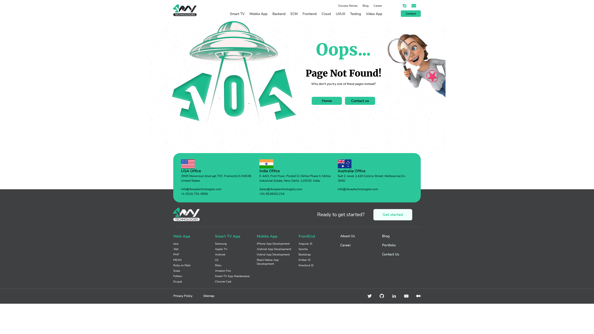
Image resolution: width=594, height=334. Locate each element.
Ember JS (304, 260)
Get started (393, 214)
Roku (218, 265)
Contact (411, 14)
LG (216, 260)
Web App (181, 236)
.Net (175, 249)
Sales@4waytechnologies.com (280, 189)
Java (175, 244)
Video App (374, 14)
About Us (347, 236)
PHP (176, 254)
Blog (366, 6)
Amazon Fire (223, 271)
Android (220, 254)
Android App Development (274, 249)
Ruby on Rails (182, 265)
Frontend (310, 14)
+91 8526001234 (271, 194)
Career (378, 6)
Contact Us (390, 254)
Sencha (303, 249)
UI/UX (340, 14)
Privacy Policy (182, 296)
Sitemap (208, 296)
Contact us (360, 100)
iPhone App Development (273, 244)
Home (327, 100)
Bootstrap (305, 254)
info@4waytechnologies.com (201, 189)
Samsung (221, 244)
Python (177, 276)
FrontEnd (307, 236)
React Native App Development (268, 262)
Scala (176, 271)
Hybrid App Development (273, 254)
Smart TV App (227, 236)
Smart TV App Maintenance (232, 276)
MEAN (177, 260)
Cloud (326, 14)
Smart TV (237, 14)
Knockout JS (306, 265)
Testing (355, 14)
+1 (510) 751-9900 (194, 194)
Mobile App (258, 14)
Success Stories (348, 6)
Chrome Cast (223, 281)
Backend (279, 14)
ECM (294, 14)
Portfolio (389, 245)
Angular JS (305, 244)
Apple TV (221, 249)
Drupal (177, 281)
